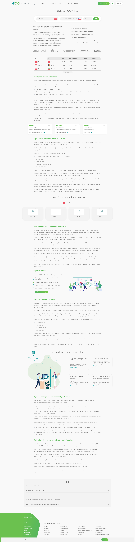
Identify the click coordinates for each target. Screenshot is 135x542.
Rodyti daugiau (67, 72)
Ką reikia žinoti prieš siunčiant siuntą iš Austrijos (83, 40)
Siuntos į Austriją (46, 528)
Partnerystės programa (28, 528)
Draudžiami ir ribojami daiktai (101, 528)
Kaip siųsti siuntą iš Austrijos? (79, 37)
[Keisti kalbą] (112, 3)
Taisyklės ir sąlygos (27, 534)
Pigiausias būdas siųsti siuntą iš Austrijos (82, 31)
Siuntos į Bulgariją (46, 532)
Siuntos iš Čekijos (63, 534)
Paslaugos (42, 3)
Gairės (59, 3)
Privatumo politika (27, 532)
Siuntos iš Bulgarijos (64, 532)
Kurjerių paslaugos (81, 526)
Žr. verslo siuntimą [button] (41, 292)
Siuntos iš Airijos (63, 526)
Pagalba (68, 3)
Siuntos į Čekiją (46, 534)
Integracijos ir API (98, 532)
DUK (24, 524)
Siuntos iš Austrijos (64, 528)
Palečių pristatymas (82, 534)
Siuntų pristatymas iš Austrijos (79, 28)
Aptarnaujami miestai (82, 528)
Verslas (52, 3)
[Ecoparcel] (24, 3)
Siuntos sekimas (103, 3)
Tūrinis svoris (98, 526)
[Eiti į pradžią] (30, 517)
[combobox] (47, 19)
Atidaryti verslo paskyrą (28, 522)
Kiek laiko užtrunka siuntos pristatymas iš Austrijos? (84, 42)
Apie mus (26, 520)
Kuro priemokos (81, 532)
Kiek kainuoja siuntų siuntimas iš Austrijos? (82, 34)
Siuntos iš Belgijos (63, 530)
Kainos (76, 3)
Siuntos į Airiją (45, 526)
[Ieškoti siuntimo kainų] (96, 18)
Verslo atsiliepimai (27, 526)
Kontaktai (25, 530)
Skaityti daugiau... (74, 367)
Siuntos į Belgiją (46, 530)
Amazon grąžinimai (99, 530)
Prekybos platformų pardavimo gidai (85, 530)
